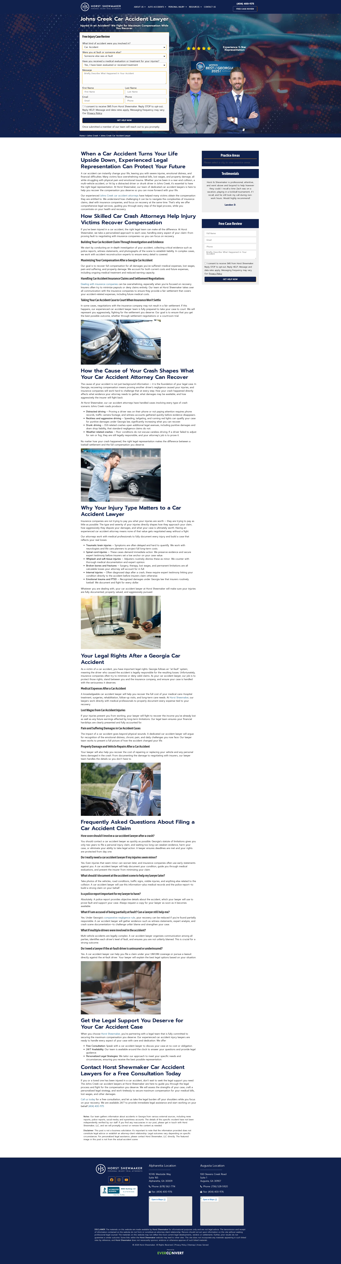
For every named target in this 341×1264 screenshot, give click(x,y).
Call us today (88, 1099)
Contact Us (210, 6)
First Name (88, 88)
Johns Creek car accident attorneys (119, 195)
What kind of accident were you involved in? (106, 43)
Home (82, 135)
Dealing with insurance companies (99, 284)
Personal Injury (176, 6)
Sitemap (191, 1245)
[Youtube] (126, 1179)
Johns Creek (92, 135)
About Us (138, 6)
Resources (194, 6)
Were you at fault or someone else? (101, 52)
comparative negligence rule (119, 917)
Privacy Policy (180, 1245)
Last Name (131, 88)
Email (85, 97)
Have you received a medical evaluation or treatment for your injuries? (120, 61)
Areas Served (202, 1245)
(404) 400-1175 (245, 4)
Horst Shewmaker (179, 697)
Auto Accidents (156, 6)
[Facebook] (111, 1179)
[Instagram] (119, 1179)
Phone (128, 97)
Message (87, 70)
